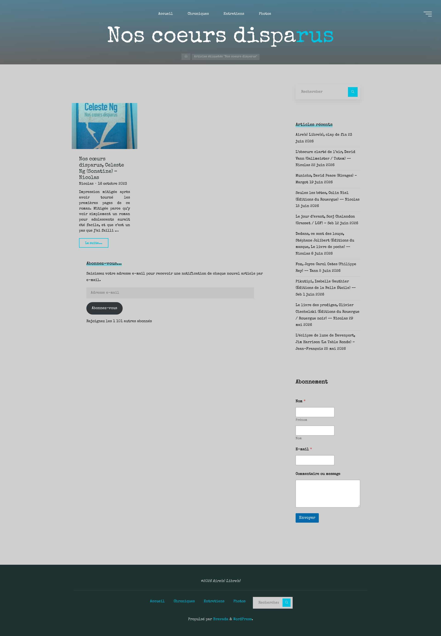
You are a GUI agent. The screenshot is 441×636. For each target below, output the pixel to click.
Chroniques (184, 601)
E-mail (304, 449)
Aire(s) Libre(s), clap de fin (321, 135)
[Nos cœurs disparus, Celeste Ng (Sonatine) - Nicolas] (104, 126)
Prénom (301, 420)
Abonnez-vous (104, 308)
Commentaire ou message (318, 474)
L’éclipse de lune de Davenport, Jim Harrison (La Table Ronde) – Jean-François (325, 342)
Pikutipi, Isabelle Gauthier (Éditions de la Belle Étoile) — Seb (326, 288)
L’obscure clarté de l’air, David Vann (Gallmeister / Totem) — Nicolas (325, 158)
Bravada (220, 619)
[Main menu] (428, 14)
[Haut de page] (423, 618)
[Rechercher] (353, 92)
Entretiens (214, 601)
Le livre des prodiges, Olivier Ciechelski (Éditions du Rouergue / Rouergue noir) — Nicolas (327, 312)
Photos (239, 601)
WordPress (242, 619)
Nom (299, 438)
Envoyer (307, 518)
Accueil (157, 601)
